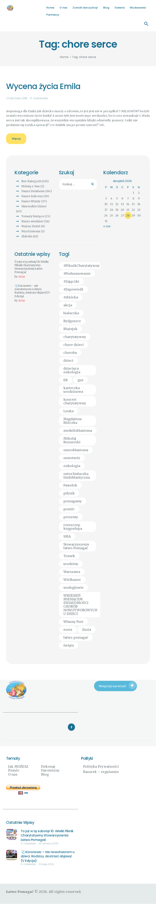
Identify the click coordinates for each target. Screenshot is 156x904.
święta (68, 645)
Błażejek (70, 329)
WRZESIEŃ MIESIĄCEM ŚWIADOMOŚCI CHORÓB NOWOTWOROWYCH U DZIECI (80, 604)
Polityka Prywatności (101, 766)
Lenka (68, 411)
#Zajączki (71, 281)
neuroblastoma (75, 450)
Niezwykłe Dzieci (34, 206)
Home (64, 57)
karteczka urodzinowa (73, 390)
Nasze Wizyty (31, 201)
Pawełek (70, 485)
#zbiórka (70, 297)
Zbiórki (26, 236)
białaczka (71, 313)
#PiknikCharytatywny (81, 266)
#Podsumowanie (77, 273)
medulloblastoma (77, 430)
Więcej (16, 139)
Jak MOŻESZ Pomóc (18, 768)
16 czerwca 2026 (48, 843)
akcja (67, 305)
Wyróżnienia (30, 231)
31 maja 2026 (46, 864)
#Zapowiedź (73, 289)
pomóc (69, 509)
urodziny (70, 564)
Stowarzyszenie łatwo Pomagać (76, 546)
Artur (21, 276)
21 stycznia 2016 (16, 98)
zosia (67, 629)
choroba (70, 353)
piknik (69, 493)
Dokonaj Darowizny (50, 768)
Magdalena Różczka (72, 421)
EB (65, 380)
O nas (12, 774)
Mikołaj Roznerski (71, 440)
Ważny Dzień (30, 226)
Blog (45, 774)
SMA (67, 536)
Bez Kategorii (31, 181)
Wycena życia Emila (43, 86)
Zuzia (86, 629)
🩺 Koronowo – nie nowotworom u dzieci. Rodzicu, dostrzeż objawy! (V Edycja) (32, 291)
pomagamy (72, 501)
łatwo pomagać (75, 637)
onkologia (71, 466)
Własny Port (73, 622)
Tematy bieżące (32, 216)
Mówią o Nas (30, 186)
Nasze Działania (33, 191)
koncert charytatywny (74, 401)
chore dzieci (73, 345)
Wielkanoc (72, 580)
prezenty (70, 517)
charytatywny (74, 337)
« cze (106, 226)
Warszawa (71, 572)
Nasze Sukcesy (32, 196)
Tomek (69, 556)
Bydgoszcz (72, 321)
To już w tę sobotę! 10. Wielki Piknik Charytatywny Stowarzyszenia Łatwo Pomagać (31, 267)
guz (80, 380)
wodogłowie (73, 587)
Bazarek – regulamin (101, 772)
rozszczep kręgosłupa (72, 527)
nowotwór (71, 458)
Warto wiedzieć (32, 221)
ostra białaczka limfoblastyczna (76, 475)
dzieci (68, 360)
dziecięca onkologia (71, 370)
